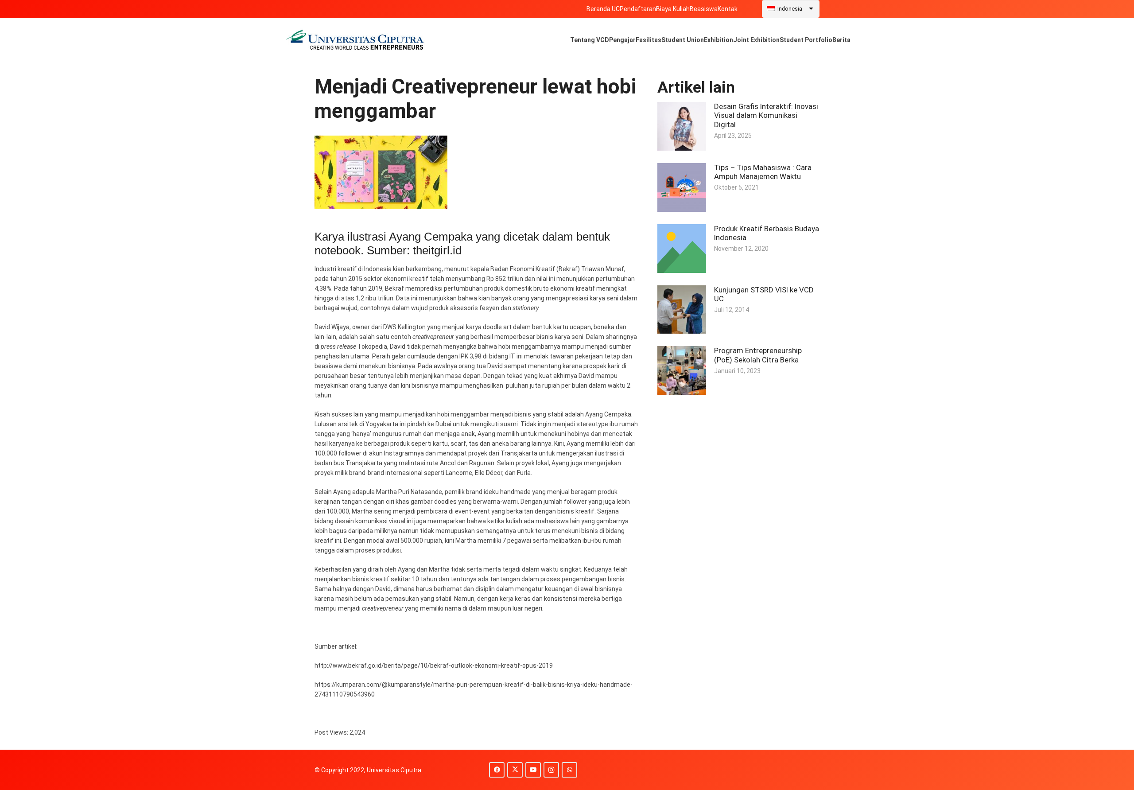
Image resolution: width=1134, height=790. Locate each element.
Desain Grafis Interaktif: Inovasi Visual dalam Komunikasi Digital (766, 115)
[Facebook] (497, 770)
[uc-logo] (355, 40)
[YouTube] (533, 770)
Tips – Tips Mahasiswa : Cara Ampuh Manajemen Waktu (763, 172)
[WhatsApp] (569, 770)
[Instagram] (551, 770)
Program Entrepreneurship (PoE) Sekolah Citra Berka (758, 355)
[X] (515, 770)
